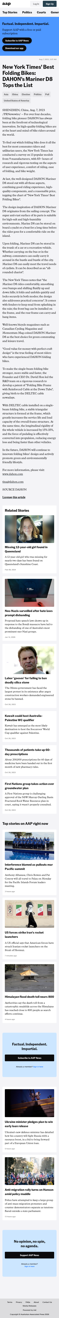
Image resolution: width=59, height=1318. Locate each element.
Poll (47, 94)
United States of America (16, 100)
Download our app (14, 48)
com (21, 481)
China (15, 94)
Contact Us (47, 1302)
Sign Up (50, 3)
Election (26, 94)
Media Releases (29, 1306)
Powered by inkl (29, 1310)
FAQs (28, 1302)
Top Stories (9, 12)
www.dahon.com (12, 474)
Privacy (19, 1302)
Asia (6, 94)
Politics (27, 12)
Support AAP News (29, 1255)
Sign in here (38, 1067)
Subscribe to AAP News (17, 40)
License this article (13, 497)
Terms (9, 1302)
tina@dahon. (10, 481)
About (36, 1302)
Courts (41, 12)
